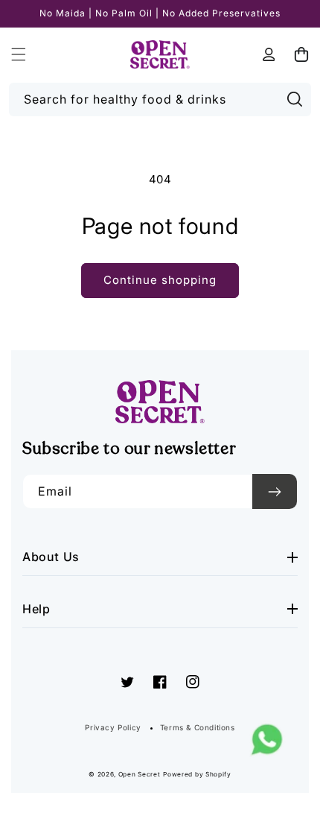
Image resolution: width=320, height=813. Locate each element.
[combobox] (160, 99)
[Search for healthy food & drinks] (294, 99)
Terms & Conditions (197, 727)
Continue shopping (160, 280)
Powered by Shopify (197, 774)
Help (36, 608)
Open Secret (139, 774)
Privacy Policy (113, 727)
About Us (51, 556)
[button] (18, 54)
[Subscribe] (274, 491)
